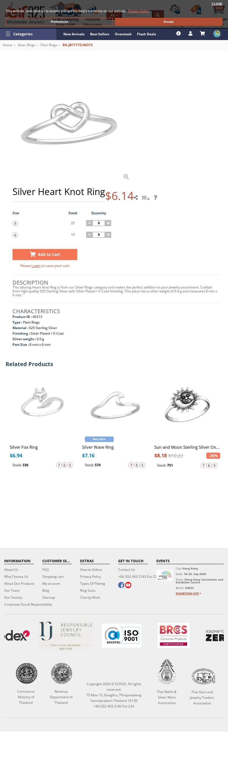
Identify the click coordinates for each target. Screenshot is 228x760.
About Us (11, 569)
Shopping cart (53, 576)
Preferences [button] (59, 21)
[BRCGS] (174, 635)
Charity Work (90, 597)
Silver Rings (26, 45)
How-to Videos (91, 569)
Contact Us (126, 569)
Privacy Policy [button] (138, 11)
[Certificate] (65, 635)
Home (7, 45)
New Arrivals (74, 34)
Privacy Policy (90, 576)
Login (36, 265)
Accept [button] (168, 21)
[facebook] (121, 585)
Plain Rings (49, 45)
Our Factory (13, 597)
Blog (45, 590)
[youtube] (128, 585)
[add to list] (146, 199)
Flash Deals (146, 34)
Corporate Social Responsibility (28, 604)
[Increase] (108, 223)
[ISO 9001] (121, 636)
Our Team (12, 590)
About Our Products (19, 583)
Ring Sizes (88, 590)
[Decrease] (89, 223)
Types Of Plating (92, 583)
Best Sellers (99, 34)
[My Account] (191, 33)
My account (51, 583)
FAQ (45, 569)
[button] (28, 34)
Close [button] (217, 4)
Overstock (123, 34)
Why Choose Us (16, 576)
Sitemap (48, 597)
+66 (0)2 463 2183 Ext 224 (138, 576)
